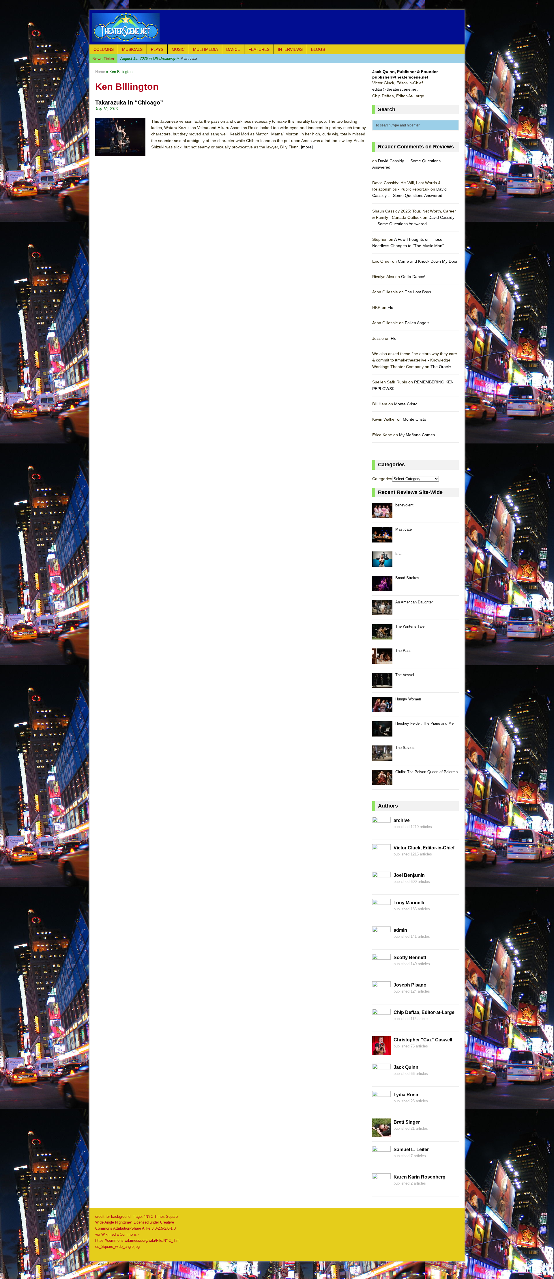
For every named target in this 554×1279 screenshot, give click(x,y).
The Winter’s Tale (409, 626)
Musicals (132, 49)
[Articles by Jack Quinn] (381, 1078)
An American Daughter (414, 602)
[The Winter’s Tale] (382, 636)
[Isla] (382, 563)
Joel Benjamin (409, 875)
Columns (103, 49)
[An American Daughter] (382, 612)
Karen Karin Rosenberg (420, 1176)
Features (258, 49)
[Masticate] (382, 539)
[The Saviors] (382, 757)
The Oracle (441, 366)
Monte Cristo (406, 404)
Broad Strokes (407, 578)
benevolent (404, 505)
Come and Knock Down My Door (428, 261)
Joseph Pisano (410, 984)
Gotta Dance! (413, 276)
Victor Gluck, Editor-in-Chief (424, 847)
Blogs (318, 49)
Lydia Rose (406, 1094)
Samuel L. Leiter (411, 1149)
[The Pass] (382, 660)
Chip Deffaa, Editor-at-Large (424, 1012)
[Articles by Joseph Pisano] (381, 996)
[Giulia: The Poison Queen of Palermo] (382, 782)
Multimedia (205, 49)
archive (402, 820)
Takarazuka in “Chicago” (129, 102)
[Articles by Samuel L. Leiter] (381, 1161)
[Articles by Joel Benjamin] (381, 886)
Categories (382, 478)
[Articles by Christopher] (381, 1051)
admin (400, 930)
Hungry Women (408, 699)
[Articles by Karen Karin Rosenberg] (381, 1188)
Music (178, 49)
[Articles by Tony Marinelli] (381, 914)
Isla (151, 58)
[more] (307, 147)
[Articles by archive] (381, 831)
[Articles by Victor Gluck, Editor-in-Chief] (381, 859)
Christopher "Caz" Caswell (423, 1039)
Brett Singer (407, 1122)
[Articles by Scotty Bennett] (381, 969)
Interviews (290, 49)
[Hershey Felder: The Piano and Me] (382, 733)
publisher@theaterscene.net (400, 77)
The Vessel (404, 675)
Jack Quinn (406, 1067)
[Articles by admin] (381, 941)
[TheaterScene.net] (277, 27)
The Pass (403, 650)
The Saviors (405, 747)
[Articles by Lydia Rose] (381, 1106)
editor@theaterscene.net (395, 89)
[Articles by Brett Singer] (381, 1133)
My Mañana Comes (417, 434)
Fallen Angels (417, 322)
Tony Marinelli (409, 902)
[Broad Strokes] (382, 588)
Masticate (403, 529)
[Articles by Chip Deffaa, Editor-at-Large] (381, 1023)
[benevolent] (382, 515)
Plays (157, 49)
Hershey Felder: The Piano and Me (424, 723)
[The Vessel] (382, 685)
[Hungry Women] (382, 709)
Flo (390, 307)
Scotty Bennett (410, 957)
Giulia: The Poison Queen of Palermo (426, 772)
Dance (233, 49)
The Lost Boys (418, 292)
